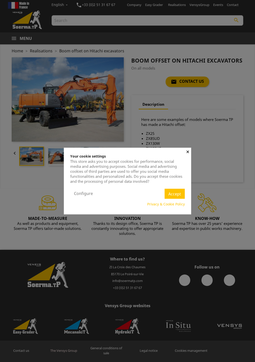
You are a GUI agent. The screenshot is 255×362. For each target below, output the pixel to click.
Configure (83, 193)
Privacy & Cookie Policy (166, 204)
